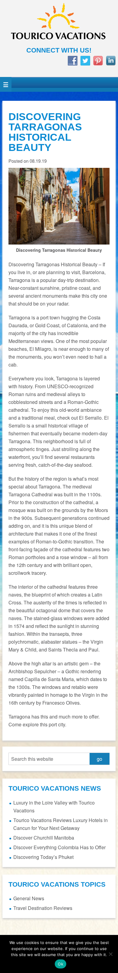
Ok (60, 964)
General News (28, 898)
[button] (5, 84)
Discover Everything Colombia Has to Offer (59, 847)
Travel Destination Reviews (42, 907)
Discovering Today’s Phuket (43, 856)
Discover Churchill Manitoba (43, 837)
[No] (110, 954)
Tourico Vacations (59, 23)
